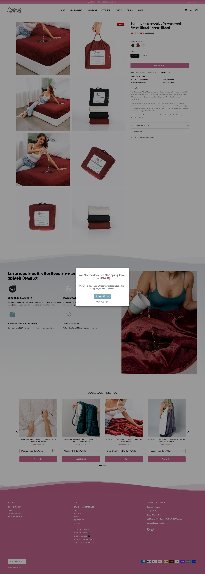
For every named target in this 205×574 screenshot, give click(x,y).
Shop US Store (102, 296)
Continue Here (102, 302)
